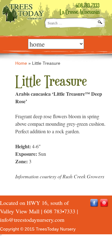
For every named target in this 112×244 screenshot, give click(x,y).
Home (21, 63)
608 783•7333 (59, 211)
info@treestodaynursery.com (32, 219)
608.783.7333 (88, 6)
